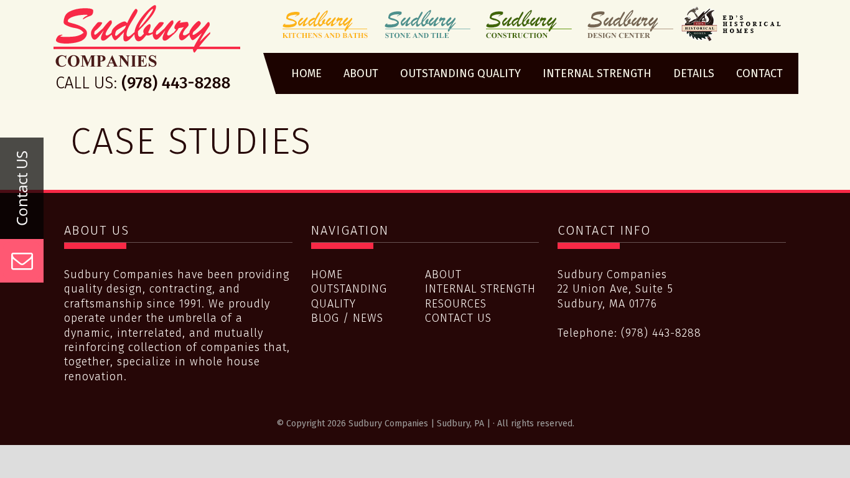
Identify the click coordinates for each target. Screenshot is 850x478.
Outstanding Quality (349, 296)
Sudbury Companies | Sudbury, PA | (147, 52)
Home (327, 274)
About (443, 274)
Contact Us (458, 318)
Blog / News (347, 318)
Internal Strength (480, 289)
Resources (456, 304)
